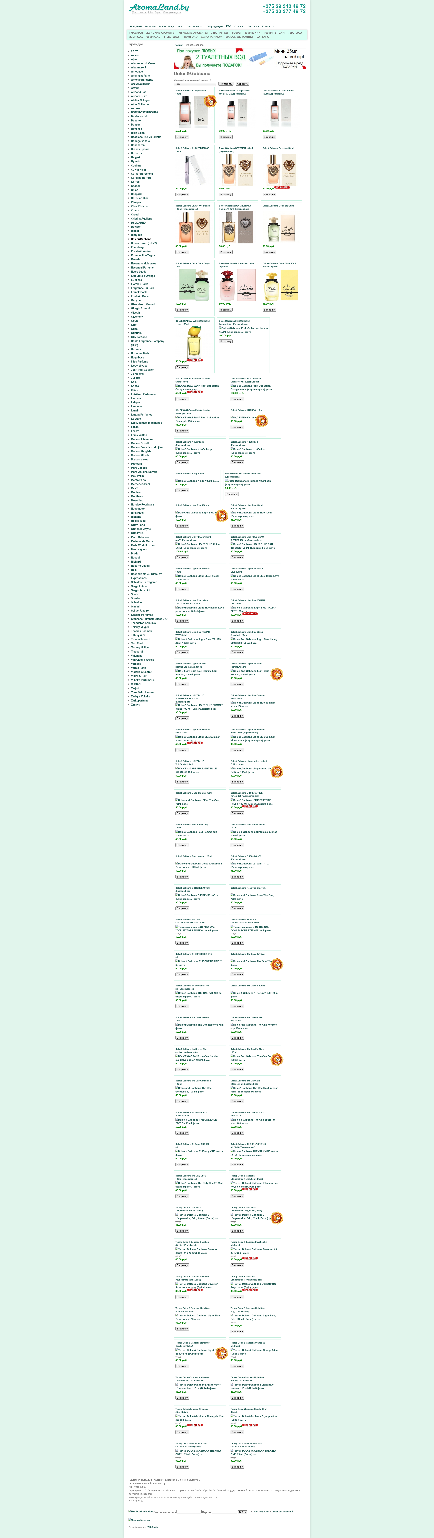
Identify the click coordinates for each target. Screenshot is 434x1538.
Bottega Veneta (140, 141)
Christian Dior (139, 198)
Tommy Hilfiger (140, 647)
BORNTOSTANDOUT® (144, 112)
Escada (135, 259)
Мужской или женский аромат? (192, 79)
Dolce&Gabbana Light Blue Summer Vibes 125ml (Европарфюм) (248, 731)
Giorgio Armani (140, 308)
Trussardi (137, 651)
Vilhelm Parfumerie (143, 680)
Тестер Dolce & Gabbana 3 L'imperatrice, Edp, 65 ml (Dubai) (246, 1209)
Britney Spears (140, 149)
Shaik (134, 594)
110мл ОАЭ (171, 37)
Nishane (136, 517)
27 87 (134, 51)
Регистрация (261, 1511)
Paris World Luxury (143, 545)
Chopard (136, 194)
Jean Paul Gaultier (142, 369)
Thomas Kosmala (142, 631)
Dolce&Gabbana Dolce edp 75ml (278, 205)
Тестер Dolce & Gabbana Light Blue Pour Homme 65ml (192, 1310)
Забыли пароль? (283, 1511)
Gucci (134, 329)
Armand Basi (139, 92)
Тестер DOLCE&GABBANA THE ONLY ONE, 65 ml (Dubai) (246, 1445)
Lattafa (263, 37)
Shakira (136, 598)
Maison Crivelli (140, 443)
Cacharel (136, 165)
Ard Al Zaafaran (140, 84)
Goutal (135, 321)
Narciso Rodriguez (142, 504)
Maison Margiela (141, 451)
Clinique (136, 202)
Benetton (136, 120)
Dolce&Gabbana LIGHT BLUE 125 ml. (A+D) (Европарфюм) (193, 538)
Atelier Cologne (140, 100)
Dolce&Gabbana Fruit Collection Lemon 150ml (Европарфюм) (234, 322)
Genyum (136, 300)
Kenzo (135, 386)
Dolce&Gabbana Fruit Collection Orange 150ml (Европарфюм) (246, 380)
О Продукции (215, 26)
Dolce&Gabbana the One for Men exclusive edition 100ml (191, 1051)
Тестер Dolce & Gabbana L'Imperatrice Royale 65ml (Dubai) (247, 1177)
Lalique (135, 402)
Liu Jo (135, 427)
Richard (136, 561)
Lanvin (135, 410)
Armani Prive (139, 96)
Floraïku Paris (139, 284)
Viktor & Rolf (138, 676)
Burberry (136, 153)
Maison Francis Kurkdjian (147, 447)
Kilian (134, 390)
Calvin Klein (138, 169)
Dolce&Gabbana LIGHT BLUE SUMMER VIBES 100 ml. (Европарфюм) (189, 698)
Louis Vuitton (139, 435)
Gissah (135, 312)
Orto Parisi (137, 533)
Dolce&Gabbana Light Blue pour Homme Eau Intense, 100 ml (190, 665)
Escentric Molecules (143, 263)
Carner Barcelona (142, 174)
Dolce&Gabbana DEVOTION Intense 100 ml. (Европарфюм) (192, 207)
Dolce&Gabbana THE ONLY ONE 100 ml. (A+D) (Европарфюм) (248, 1146)
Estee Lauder (139, 271)
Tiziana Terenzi (140, 639)
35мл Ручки (219, 33)
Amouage (137, 71)
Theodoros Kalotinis (143, 623)
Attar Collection (140, 104)
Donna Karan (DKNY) (144, 243)
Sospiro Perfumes (142, 615)
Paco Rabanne (140, 537)
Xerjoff (135, 688)
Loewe (135, 431)
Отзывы (239, 26)
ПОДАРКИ (136, 26)
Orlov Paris (138, 525)
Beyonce (136, 129)
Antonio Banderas (142, 79)
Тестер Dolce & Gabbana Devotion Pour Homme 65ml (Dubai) (192, 1278)
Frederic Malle (140, 296)
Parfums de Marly (142, 541)
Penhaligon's (139, 549)
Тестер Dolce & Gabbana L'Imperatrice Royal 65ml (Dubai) (246, 1278)
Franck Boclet (139, 292)
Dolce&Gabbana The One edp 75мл (248, 954)
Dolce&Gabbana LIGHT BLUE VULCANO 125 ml (189, 763)
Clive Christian (140, 206)
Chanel (135, 186)
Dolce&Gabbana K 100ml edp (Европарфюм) (189, 443)
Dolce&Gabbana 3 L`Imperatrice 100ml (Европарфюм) (278, 92)
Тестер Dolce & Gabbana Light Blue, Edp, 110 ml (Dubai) (248, 1310)
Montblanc (137, 496)
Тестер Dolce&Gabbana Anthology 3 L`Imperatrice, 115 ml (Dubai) (193, 1379)
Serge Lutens (139, 586)
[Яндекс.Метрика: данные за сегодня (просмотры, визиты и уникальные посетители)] (140, 1520)
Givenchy (137, 316)
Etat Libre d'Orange (143, 276)
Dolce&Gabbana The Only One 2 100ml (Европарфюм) (190, 1177)
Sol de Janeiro (140, 610)
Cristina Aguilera (141, 218)
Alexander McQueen (143, 63)
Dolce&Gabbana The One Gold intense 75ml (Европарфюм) (245, 1082)
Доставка (253, 26)
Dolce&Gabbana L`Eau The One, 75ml (193, 792)
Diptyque (136, 235)
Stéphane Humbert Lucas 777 (149, 619)
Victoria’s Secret (141, 672)
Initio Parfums (139, 361)
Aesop (135, 55)
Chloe (134, 190)
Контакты (268, 26)
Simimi (135, 606)
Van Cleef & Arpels (142, 660)
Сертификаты (195, 26)
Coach (135, 210)
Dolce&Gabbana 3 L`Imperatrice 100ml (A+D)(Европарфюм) (234, 92)
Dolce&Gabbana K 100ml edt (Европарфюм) (244, 443)
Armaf (135, 88)
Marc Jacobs (139, 468)
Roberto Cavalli (140, 565)
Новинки (150, 26)
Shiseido (136, 602)
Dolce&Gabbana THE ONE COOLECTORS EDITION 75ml (245, 921)
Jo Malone (137, 374)
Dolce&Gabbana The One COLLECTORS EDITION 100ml (189, 921)
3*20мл (236, 33)
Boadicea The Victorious (146, 137)
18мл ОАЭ (295, 33)
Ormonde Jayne (141, 529)
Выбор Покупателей (171, 26)
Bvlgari (135, 157)
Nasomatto (138, 508)
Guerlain (136, 333)
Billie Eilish (138, 133)
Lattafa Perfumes (141, 414)
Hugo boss (137, 357)
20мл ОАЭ (136, 37)
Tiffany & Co (138, 635)
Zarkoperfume (140, 700)
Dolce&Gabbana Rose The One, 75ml (248, 887)
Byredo (135, 161)
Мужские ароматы (193, 33)
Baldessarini (139, 116)
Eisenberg (137, 247)
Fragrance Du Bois (142, 288)
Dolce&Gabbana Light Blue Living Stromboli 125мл (247, 634)
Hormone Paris (140, 353)
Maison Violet (139, 459)
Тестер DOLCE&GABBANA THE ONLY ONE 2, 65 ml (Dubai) (191, 1445)
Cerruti (135, 182)
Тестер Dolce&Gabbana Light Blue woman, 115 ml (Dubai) (247, 1379)
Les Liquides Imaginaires (146, 423)
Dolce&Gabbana (141, 239)
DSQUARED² (138, 222)
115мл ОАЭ (190, 37)
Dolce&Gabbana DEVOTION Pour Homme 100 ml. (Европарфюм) (235, 207)
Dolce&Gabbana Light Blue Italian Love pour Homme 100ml (191, 602)
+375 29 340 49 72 (284, 5)
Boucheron (138, 145)
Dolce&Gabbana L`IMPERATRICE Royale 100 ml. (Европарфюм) (247, 794)
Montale (136, 492)
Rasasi (135, 557)
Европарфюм (211, 37)
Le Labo (136, 418)
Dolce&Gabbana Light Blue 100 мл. (192, 505)
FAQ (228, 26)
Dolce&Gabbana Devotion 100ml (278, 148)
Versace (136, 664)
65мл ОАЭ (153, 37)
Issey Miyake (139, 365)
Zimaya (135, 704)
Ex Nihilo (136, 280)
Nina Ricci (137, 512)
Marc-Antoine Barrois (144, 472)
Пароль (206, 1512)
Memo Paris (138, 480)
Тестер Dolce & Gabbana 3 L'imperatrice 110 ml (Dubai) (189, 1209)
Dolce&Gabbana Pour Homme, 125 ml (193, 856)
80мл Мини (252, 33)
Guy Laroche (139, 337)
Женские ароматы (160, 33)
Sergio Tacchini (140, 590)
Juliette (135, 378)
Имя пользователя (164, 1512)
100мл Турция (274, 33)
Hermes (136, 349)
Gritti (134, 325)
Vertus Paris (138, 668)
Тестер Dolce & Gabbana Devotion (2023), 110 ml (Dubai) (192, 1244)
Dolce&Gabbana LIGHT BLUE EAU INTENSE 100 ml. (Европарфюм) (247, 538)
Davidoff (136, 227)
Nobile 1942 (138, 521)
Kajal (134, 382)
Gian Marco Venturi (143, 304)
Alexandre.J (138, 67)
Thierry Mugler (140, 627)
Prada (134, 553)
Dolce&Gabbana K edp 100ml (189, 473)
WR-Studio (152, 1527)
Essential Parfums (142, 267)
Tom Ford (137, 643)
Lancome (137, 406)
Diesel (135, 231)
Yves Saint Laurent (142, 692)
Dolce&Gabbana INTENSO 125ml (246, 410)
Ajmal (134, 59)
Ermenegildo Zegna (143, 255)
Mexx (134, 488)
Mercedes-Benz (141, 484)
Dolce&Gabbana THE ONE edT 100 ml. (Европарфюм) (192, 987)
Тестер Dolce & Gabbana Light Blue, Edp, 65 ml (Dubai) (192, 1344)
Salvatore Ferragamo (144, 582)
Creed (135, 214)
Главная (136, 33)
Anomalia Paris (140, 75)
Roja (134, 570)
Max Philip (137, 476)
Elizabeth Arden (141, 251)
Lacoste (136, 398)
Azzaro (135, 108)
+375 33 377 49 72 (284, 11)
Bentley (136, 124)
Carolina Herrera (141, 178)
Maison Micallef (140, 455)
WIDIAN (136, 684)
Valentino (136, 655)
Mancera (136, 464)
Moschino (137, 500)
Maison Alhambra (239, 37)
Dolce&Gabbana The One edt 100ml (248, 985)
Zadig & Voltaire (140, 696)
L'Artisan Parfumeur (143, 394)
